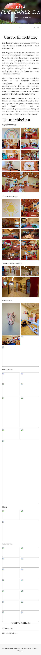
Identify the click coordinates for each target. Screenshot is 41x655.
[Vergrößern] (17, 130)
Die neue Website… (9, 633)
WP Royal (20, 651)
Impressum (33, 648)
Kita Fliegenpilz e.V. (20, 10)
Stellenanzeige (7, 628)
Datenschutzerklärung (21, 648)
